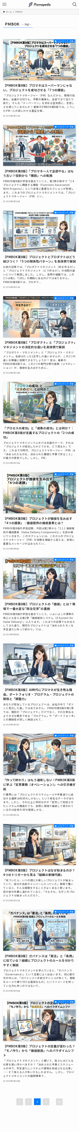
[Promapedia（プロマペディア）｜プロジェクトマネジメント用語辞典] (39, 4)
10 (59, 1102)
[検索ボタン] (74, 4)
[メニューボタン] (4, 4)
